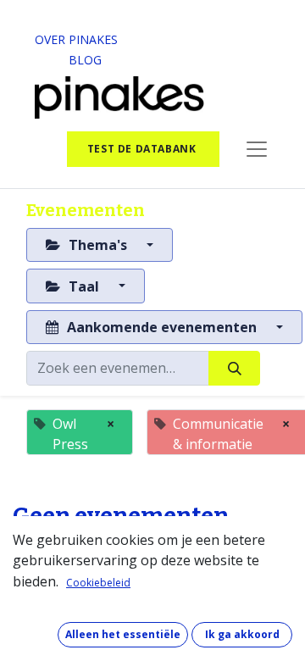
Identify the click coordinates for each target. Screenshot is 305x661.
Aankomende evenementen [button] (162, 327)
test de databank (143, 149)
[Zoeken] (234, 368)
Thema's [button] (97, 245)
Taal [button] (84, 286)
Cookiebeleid (98, 582)
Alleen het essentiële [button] (122, 634)
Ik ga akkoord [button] (242, 634)
